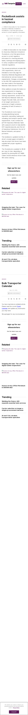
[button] (3, 4)
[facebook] (8, 44)
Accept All (14, 711)
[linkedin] (11, 44)
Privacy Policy (16, 707)
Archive (4, 12)
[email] (19, 44)
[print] (25, 44)
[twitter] (14, 44)
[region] (14, 708)
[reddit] (16, 44)
